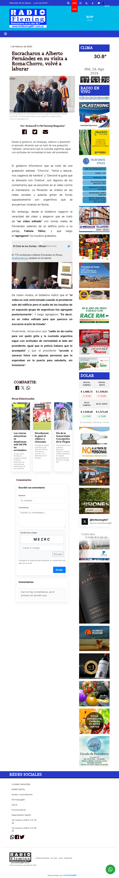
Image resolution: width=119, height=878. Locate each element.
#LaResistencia (20, 258)
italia (89, 40)
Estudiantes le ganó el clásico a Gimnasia (42, 437)
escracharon (33, 40)
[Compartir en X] (23, 388)
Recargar (58, 554)
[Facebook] (92, 3)
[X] (86, 3)
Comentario (23, 507)
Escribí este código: (28, 533)
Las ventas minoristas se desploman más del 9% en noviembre (20, 441)
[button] (68, 3)
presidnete (52, 40)
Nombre (22, 495)
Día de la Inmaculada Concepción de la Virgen (63, 437)
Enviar (59, 569)
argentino (70, 40)
